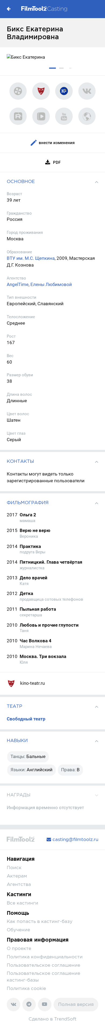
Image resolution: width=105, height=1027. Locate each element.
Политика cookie (26, 988)
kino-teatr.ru (32, 683)
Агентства (19, 884)
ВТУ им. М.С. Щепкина (31, 258)
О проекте (19, 948)
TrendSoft (65, 1018)
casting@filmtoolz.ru (74, 839)
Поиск (14, 867)
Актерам (17, 875)
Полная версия (76, 1004)
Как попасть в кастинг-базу (39, 921)
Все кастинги (22, 902)
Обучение (18, 929)
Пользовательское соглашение (43, 965)
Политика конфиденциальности (45, 956)
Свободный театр (26, 719)
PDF (57, 162)
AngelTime (18, 284)
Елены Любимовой (51, 284)
